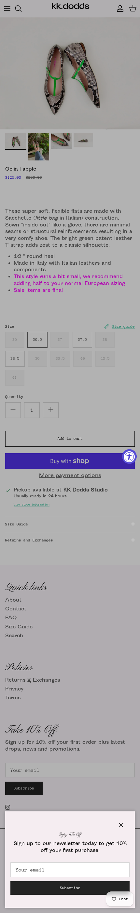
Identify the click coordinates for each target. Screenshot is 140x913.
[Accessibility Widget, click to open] (129, 456)
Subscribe (70, 888)
